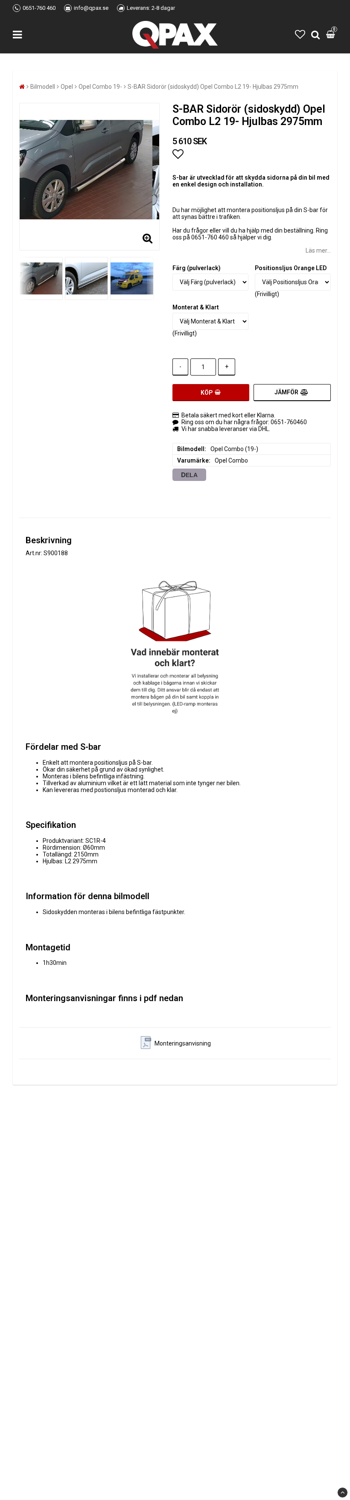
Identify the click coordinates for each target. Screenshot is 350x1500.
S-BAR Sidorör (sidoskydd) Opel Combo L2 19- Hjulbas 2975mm (213, 86)
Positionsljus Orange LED (291, 268)
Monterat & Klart (195, 307)
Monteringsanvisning (183, 1043)
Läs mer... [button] (318, 250)
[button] (300, 34)
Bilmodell (42, 86)
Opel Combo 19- (100, 86)
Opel (67, 86)
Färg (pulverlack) (196, 268)
